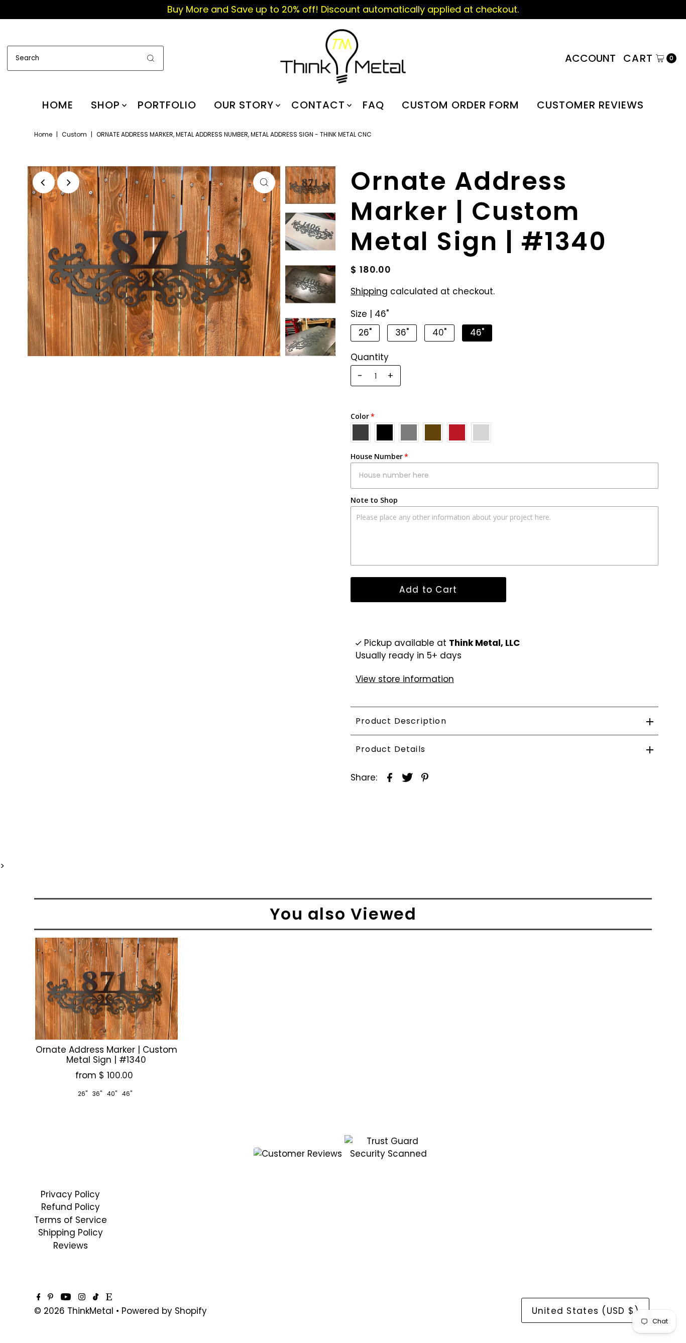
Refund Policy (70, 1207)
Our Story (244, 105)
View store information (405, 679)
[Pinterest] (50, 1297)
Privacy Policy (70, 1194)
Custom (74, 134)
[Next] (68, 182)
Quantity (370, 357)
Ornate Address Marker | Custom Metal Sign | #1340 (106, 1055)
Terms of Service (70, 1220)
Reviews (70, 1246)
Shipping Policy (70, 1232)
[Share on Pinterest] (424, 777)
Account (590, 58)
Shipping (369, 291)
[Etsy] (109, 1297)
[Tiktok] (95, 1297)
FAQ (373, 105)
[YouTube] (66, 1297)
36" (402, 332)
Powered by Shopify (164, 1311)
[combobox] (85, 58)
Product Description (401, 721)
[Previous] (44, 182)
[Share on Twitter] (407, 777)
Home (57, 105)
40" (439, 332)
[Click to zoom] (264, 182)
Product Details (390, 749)
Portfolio (167, 105)
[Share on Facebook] (389, 777)
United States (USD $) (585, 1311)
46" (477, 332)
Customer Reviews (590, 105)
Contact (318, 105)
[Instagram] (81, 1297)
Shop (105, 105)
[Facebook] (39, 1297)
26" (365, 332)
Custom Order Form (460, 105)
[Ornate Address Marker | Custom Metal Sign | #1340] (106, 989)
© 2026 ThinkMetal (73, 1311)
